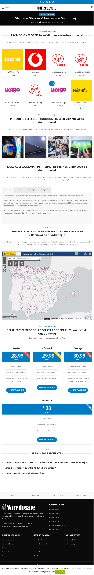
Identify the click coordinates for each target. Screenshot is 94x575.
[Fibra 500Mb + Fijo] (58, 90)
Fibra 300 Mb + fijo (12, 72)
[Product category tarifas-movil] (58, 147)
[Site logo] (47, 8)
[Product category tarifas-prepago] (35, 147)
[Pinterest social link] (46, 2)
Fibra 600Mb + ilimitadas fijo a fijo (81, 104)
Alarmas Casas (54, 517)
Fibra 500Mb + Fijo (59, 103)
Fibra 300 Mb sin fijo (82, 72)
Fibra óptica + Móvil (40, 544)
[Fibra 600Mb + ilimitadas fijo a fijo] (81, 90)
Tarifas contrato (70, 540)
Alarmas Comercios (8, 540)
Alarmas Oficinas (8, 544)
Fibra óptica (37, 548)
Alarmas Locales (7, 556)
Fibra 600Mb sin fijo (58, 72)
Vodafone (35, 495)
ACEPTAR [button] (60, 572)
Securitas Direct (58, 495)
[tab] (8, 190)
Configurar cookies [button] (47, 572)
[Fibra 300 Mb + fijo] (12, 59)
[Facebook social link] (40, 2)
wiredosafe (46, 22)
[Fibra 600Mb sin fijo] (58, 59)
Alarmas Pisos (54, 509)
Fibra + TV (36, 552)
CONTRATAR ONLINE (16, 390)
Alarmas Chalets (54, 513)
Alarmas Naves (7, 548)
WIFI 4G (36, 556)
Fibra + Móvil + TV (39, 540)
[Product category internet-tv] (81, 147)
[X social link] (43, 2)
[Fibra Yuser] (35, 59)
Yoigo (13, 495)
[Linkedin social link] (50, 2)
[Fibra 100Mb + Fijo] (12, 90)
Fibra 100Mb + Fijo (12, 103)
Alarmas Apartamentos (57, 525)
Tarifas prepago (70, 544)
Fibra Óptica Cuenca (47, 14)
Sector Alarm (81, 495)
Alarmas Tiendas (8, 552)
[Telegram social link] (53, 2)
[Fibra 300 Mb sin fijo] (81, 59)
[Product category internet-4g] (13, 147)
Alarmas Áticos (54, 521)
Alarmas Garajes (54, 529)
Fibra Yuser (35, 72)
